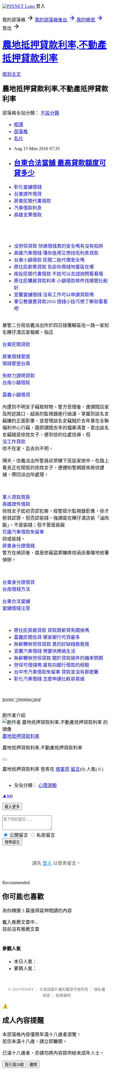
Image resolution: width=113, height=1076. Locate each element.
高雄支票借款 (28, 214)
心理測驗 (47, 785)
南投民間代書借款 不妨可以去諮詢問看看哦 (58, 273)
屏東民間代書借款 (32, 200)
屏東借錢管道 (16, 356)
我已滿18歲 (14, 1064)
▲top (7, 795)
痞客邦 (63, 769)
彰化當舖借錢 (28, 187)
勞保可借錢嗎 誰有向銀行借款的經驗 (51, 665)
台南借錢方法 (16, 589)
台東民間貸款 (16, 344)
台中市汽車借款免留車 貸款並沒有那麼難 (56, 671)
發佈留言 (12, 842)
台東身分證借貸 (18, 582)
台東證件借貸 (28, 194)
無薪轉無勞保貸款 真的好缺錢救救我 (51, 644)
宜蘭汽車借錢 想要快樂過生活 (44, 651)
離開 (33, 1064)
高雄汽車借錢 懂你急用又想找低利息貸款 (56, 253)
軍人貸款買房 (16, 497)
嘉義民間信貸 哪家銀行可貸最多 (47, 637)
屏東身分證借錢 (18, 545)
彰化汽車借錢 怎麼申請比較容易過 (49, 678)
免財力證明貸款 (18, 375)
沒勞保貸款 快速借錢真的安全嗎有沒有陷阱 (58, 246)
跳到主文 (11, 74)
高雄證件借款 (16, 504)
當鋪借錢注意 (16, 608)
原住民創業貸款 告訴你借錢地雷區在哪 (54, 266)
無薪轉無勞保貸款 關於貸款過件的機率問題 (58, 658)
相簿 (18, 124)
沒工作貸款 (13, 441)
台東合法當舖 (16, 601)
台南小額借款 (16, 382)
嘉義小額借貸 (16, 394)
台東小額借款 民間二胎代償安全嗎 (49, 259)
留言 (75, 769)
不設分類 (50, 113)
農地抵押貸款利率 (20, 736)
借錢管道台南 (16, 363)
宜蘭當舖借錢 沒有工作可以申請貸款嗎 (54, 294)
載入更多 (12, 807)
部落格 (21, 131)
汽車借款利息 (28, 207)
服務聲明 (63, 995)
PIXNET (27, 989)
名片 (18, 138)
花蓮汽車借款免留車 (23, 531)
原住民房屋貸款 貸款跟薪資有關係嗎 (51, 630)
